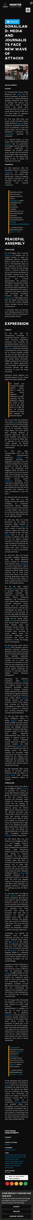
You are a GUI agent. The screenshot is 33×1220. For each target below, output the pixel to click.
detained (8, 647)
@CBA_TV (18, 1052)
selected (20, 123)
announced (8, 298)
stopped (15, 589)
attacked (19, 746)
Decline (16, 1211)
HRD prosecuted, (9, 1167)
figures (7, 535)
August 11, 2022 (15, 232)
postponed (8, 172)
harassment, (14, 1157)
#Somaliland (14, 201)
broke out (8, 255)
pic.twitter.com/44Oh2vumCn (19, 224)
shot (22, 499)
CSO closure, (23, 1154)
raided (15, 422)
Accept (16, 1206)
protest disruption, (9, 1154)
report (22, 526)
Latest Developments (10, 1149)
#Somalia (13, 222)
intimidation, (8, 1157)
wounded (23, 564)
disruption (8, 1015)
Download (14, 21)
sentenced (13, 896)
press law (17, 1102)
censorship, (8, 1165)
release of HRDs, (22, 1157)
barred (19, 457)
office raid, (16, 1154)
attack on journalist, (10, 1159)
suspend (8, 973)
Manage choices (16, 1216)
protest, (17, 1159)
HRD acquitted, (18, 1163)
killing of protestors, (10, 1163)
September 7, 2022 (16, 1074)
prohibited (8, 481)
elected (19, 94)
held (11, 621)
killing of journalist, (19, 1161)
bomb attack (10, 775)
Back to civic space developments (16, 1177)
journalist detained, (15, 1165)
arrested (25, 789)
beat (6, 843)
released (8, 835)
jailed (14, 942)
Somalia (7, 1139)
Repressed (7, 1144)
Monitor (13, 950)
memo (10, 348)
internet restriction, (9, 1161)
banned (25, 681)
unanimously (9, 134)
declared (8, 144)
